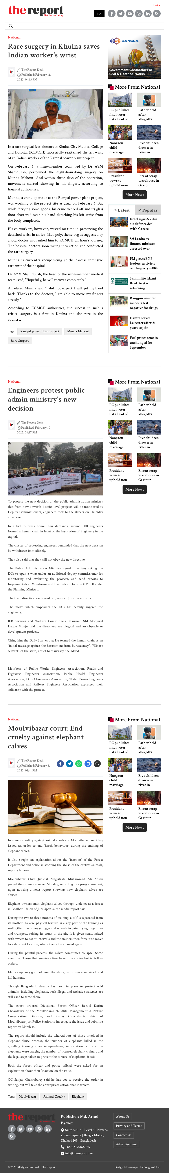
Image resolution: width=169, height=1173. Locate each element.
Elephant (78, 1096)
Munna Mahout (78, 331)
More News (134, 194)
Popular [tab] (149, 210)
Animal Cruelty (54, 1096)
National (14, 37)
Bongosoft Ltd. (152, 1167)
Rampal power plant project (39, 331)
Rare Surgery (20, 340)
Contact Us (123, 1135)
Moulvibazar (27, 1096)
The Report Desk (32, 70)
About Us (122, 1116)
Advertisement (126, 1144)
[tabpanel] (134, 284)
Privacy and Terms (129, 1126)
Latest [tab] (123, 210)
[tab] (121, 210)
